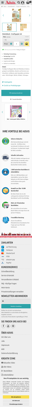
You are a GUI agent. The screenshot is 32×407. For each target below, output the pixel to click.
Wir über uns (6, 337)
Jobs (3, 341)
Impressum (5, 345)
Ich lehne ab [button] (16, 400)
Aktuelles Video (9, 363)
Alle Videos (7, 367)
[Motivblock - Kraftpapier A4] (16, 15)
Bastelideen (8, 371)
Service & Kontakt (7, 275)
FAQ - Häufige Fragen (9, 283)
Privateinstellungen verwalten (12, 291)
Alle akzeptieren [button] (16, 397)
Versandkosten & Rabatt (10, 279)
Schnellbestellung (7, 271)
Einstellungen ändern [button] (16, 404)
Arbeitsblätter (8, 375)
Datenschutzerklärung (9, 353)
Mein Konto (5, 287)
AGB (2, 349)
